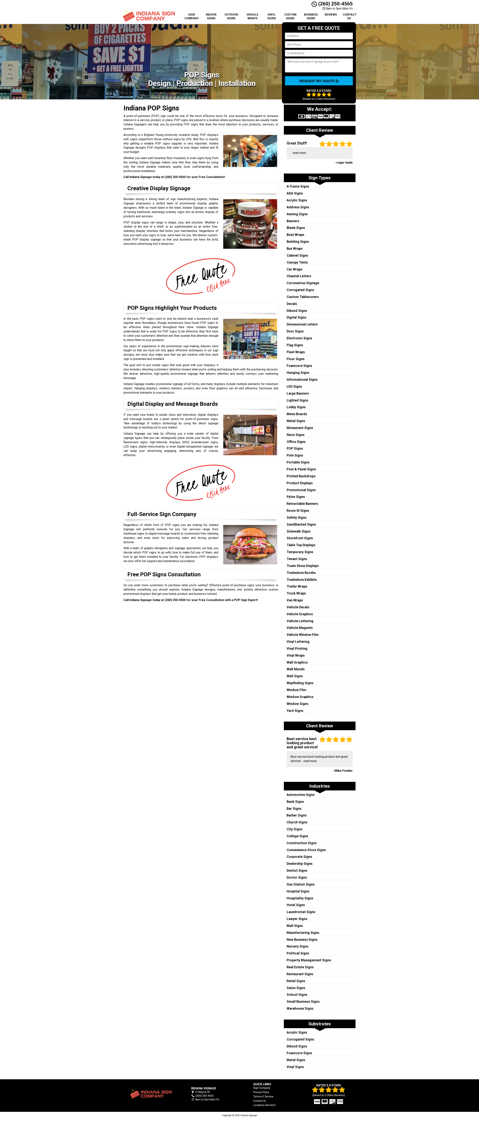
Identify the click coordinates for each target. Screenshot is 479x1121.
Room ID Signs (298, 510)
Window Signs (297, 704)
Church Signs (297, 822)
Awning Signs (297, 214)
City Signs (294, 829)
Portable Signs (298, 462)
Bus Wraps (295, 248)
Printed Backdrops (301, 476)
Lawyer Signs (297, 919)
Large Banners (298, 393)
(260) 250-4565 (335, 4)
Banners (293, 221)
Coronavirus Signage (303, 283)
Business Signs (311, 16)
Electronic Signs (299, 338)
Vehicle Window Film (303, 635)
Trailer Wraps (297, 586)
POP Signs (295, 448)
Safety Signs (296, 517)
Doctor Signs (297, 877)
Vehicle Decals (298, 607)
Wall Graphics (297, 662)
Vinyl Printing (297, 648)
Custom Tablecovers (303, 297)
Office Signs (296, 442)
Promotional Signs (301, 490)
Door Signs (295, 331)
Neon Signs (295, 435)
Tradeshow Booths (301, 573)
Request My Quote (317, 81)
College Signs (297, 836)
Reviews (331, 14)
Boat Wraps (295, 235)
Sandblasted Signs (301, 524)
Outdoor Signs (231, 16)
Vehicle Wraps (252, 16)
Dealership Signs (299, 864)
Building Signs (298, 242)
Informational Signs (302, 379)
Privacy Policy (261, 1092)
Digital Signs (296, 317)
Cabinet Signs (297, 255)
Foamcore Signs (299, 366)
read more (299, 153)
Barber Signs (296, 815)
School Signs (297, 995)
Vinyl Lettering (298, 642)
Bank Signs (295, 802)
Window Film (296, 690)
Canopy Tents (297, 262)
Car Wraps (294, 269)
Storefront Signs (300, 538)
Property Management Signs (309, 960)
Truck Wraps (296, 593)
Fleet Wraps (296, 352)
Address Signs (298, 207)
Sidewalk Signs (298, 531)
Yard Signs (295, 711)
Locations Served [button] (263, 1105)
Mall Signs (295, 926)
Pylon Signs (296, 497)
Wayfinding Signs (300, 683)
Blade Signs (296, 228)
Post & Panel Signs (301, 469)
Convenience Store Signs (306, 850)
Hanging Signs (298, 373)
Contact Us (350, 16)
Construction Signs (302, 843)
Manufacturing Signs (303, 933)
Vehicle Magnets (300, 628)
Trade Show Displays (303, 566)
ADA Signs (295, 193)
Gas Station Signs (301, 884)
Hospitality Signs (300, 898)
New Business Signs (302, 939)
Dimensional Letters (302, 324)
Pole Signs (295, 455)
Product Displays (300, 483)
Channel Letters (299, 276)
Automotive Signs (301, 795)
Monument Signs (300, 428)
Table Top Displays (301, 545)
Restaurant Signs (300, 974)
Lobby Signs (296, 407)
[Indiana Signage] (150, 1094)
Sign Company (191, 16)
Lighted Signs (297, 400)
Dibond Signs (297, 311)
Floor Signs (295, 359)
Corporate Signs (299, 857)
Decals (292, 304)
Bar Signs (294, 808)
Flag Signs (295, 345)
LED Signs (294, 386)
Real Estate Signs (300, 967)
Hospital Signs (298, 891)
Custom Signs (290, 16)
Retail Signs (296, 981)
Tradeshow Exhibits (302, 580)
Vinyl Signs (271, 16)
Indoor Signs (211, 16)
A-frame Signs (298, 186)
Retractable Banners (302, 504)
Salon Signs (296, 988)
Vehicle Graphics (300, 614)
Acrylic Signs (297, 200)
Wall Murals (296, 669)
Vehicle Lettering (300, 621)
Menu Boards (297, 414)
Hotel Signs (296, 905)
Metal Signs (296, 421)
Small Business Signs (303, 1001)
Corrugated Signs (300, 290)
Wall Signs (295, 676)
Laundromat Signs (301, 912)
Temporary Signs (300, 552)
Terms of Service (263, 1096)
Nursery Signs (297, 946)
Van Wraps (295, 600)
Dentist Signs (297, 870)
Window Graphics (300, 697)
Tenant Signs (297, 559)
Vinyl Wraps (296, 655)
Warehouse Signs (300, 1008)
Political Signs (298, 953)
